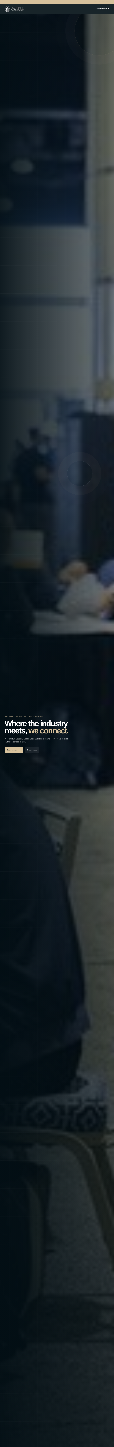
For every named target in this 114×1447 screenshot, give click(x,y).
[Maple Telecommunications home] (15, 9)
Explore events (32, 753)
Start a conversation (103, 8)
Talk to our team (14, 753)
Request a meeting (101, 2)
